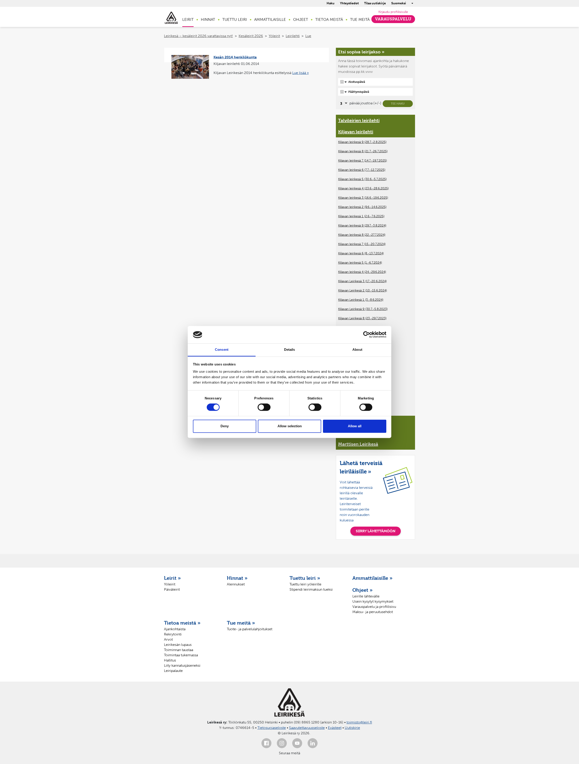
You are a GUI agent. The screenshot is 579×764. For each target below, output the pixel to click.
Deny (225, 426)
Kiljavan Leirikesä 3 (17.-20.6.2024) (362, 281)
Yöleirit (274, 36)
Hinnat (208, 19)
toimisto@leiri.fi (359, 722)
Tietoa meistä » (182, 623)
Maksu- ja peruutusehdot (372, 612)
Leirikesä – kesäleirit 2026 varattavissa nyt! (198, 36)
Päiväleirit (172, 589)
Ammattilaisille (270, 19)
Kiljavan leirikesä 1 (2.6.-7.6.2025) (361, 216)
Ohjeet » (362, 590)
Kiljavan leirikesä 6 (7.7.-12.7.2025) (361, 170)
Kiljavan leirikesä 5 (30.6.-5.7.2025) (362, 179)
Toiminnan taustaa (178, 650)
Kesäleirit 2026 (251, 36)
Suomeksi (398, 3)
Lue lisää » (300, 73)
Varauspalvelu (393, 19)
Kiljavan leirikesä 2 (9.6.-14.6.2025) (362, 207)
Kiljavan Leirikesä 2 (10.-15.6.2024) (362, 290)
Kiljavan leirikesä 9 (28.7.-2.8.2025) (362, 142)
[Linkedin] (313, 743)
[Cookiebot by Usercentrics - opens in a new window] (366, 334)
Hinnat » (237, 578)
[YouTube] (297, 743)
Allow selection (290, 426)
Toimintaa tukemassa (181, 655)
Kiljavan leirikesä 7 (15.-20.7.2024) (362, 244)
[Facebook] (266, 743)
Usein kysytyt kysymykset (372, 601)
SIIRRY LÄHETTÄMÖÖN (375, 531)
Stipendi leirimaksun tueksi (311, 589)
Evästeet (335, 728)
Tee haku (398, 103)
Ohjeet (300, 19)
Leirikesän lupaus (178, 644)
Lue (308, 36)
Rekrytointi (173, 634)
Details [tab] (289, 349)
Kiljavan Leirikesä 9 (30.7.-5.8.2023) (363, 309)
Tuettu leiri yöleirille (305, 584)
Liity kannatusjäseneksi (182, 665)
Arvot (168, 639)
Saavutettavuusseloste (307, 728)
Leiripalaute (173, 670)
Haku (331, 3)
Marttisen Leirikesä (358, 444)
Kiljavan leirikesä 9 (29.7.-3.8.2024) (362, 225)
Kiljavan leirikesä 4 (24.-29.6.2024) (362, 272)
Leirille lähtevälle (366, 596)
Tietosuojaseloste (271, 728)
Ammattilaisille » (372, 578)
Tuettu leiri (234, 19)
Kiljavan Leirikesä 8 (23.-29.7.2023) (362, 318)
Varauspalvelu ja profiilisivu (374, 606)
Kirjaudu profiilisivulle (393, 12)
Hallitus (170, 660)
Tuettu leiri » (305, 578)
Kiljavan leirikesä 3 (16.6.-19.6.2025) (363, 198)
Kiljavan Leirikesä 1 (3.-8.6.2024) (360, 300)
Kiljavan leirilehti (355, 131)
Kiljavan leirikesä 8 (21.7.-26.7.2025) (363, 151)
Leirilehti (293, 36)
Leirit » (172, 578)
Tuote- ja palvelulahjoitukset (249, 629)
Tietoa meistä (329, 19)
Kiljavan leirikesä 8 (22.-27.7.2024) (361, 235)
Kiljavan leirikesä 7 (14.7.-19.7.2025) (362, 160)
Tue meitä (360, 19)
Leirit (188, 19)
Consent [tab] (221, 349)
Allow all (354, 426)
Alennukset (236, 584)
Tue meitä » (241, 623)
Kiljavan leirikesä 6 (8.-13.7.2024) (361, 253)
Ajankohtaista (174, 629)
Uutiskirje (352, 728)
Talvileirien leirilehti (359, 120)
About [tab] (357, 349)
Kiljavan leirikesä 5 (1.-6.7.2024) (360, 263)
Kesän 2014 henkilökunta (235, 57)
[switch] (264, 407)
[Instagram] (282, 743)
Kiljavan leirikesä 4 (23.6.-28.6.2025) (363, 188)
